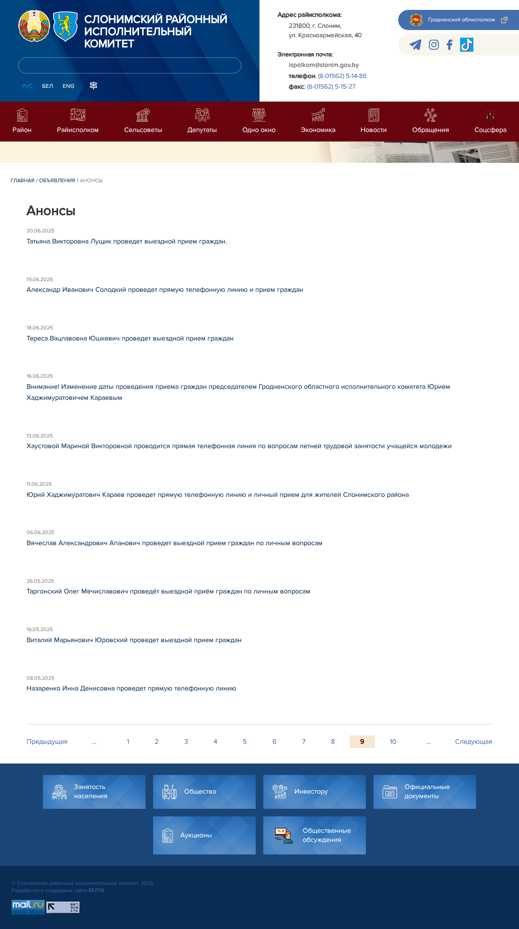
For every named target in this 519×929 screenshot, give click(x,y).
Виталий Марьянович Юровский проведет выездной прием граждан (134, 640)
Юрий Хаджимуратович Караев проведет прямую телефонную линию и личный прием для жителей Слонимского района (218, 494)
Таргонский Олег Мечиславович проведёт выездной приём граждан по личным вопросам (168, 591)
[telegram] (415, 44)
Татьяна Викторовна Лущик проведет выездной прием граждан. (127, 241)
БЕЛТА (96, 890)
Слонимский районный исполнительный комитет (156, 32)
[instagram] (434, 44)
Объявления (57, 180)
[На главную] (34, 26)
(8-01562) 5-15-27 (331, 87)
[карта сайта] (93, 85)
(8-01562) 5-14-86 (342, 76)
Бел (47, 86)
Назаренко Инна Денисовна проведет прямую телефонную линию (131, 688)
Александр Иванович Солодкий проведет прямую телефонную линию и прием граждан (165, 289)
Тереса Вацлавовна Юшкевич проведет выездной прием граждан (130, 338)
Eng (68, 86)
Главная (23, 180)
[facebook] (449, 45)
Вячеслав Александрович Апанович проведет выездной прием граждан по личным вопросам (175, 543)
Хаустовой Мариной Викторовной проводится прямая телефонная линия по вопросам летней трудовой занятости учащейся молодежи (239, 446)
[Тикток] (466, 45)
